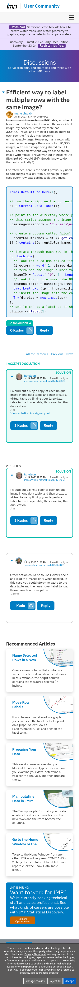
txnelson (30, 375)
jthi (26, 559)
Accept (69, 981)
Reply (44, 330)
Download (18, 27)
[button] (3, 92)
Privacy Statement (35, 954)
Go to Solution (18, 323)
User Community (42, 6)
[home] (10, 6)
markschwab (23, 113)
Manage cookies (35, 981)
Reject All (55, 981)
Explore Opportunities (22, 920)
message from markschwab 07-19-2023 (44, 381)
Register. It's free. (52, 45)
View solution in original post (30, 413)
